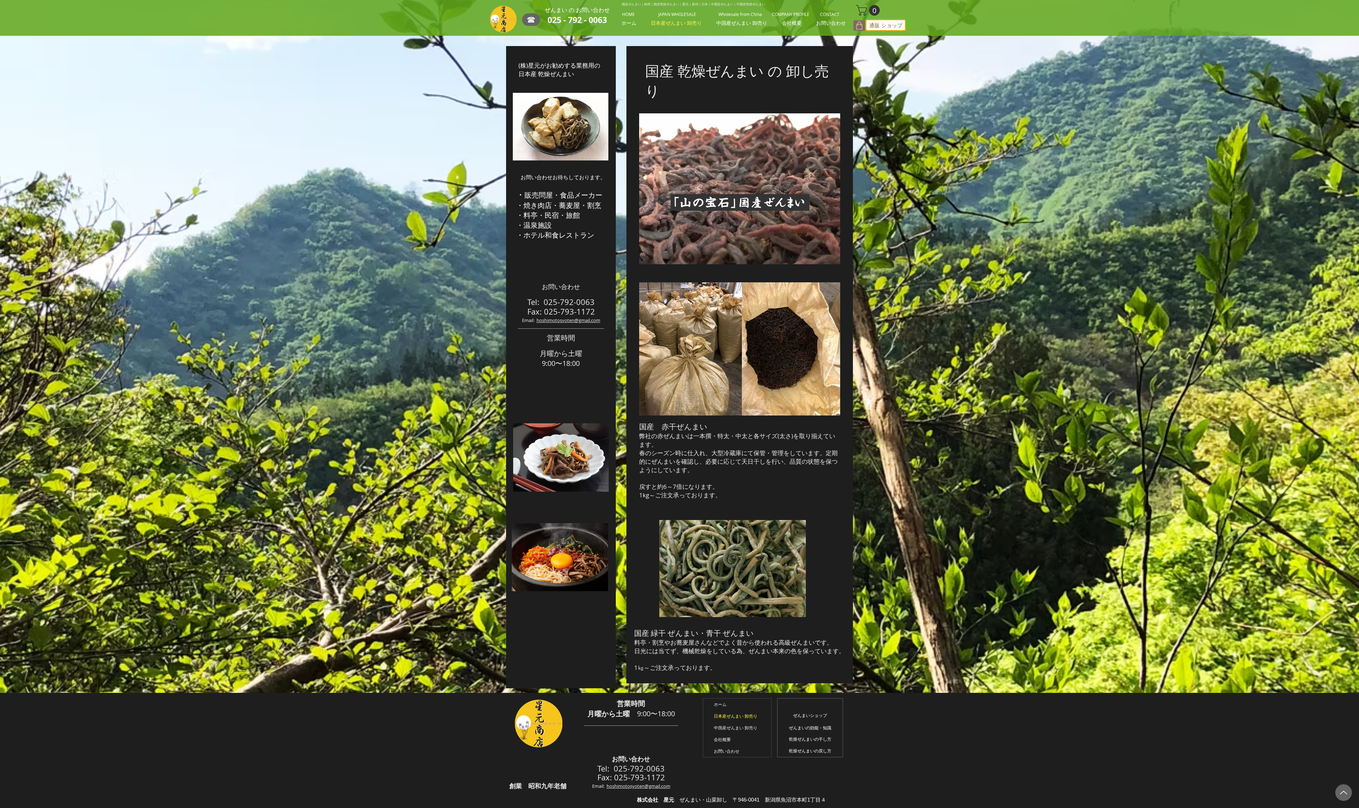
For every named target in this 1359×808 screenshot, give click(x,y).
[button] (869, 10)
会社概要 (722, 739)
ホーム (720, 704)
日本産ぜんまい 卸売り (735, 716)
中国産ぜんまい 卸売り (735, 727)
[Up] (1343, 792)
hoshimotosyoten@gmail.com (568, 320)
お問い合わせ (726, 751)
